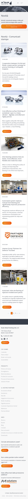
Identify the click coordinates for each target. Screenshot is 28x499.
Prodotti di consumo (7, 376)
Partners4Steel (5, 411)
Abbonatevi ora (7, 465)
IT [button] (17, 3)
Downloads (4, 435)
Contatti (5, 342)
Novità (3, 422)
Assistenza (4, 393)
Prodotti (4, 366)
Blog (2, 425)
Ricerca (3, 420)
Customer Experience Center (9, 406)
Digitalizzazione (5, 403)
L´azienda (3, 352)
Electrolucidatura (6, 374)
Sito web (5, 486)
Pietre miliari (4, 355)
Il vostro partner (7, 388)
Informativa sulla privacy (20, 496)
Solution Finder (5, 381)
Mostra (5, 450)
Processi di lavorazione (7, 379)
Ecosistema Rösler (6, 390)
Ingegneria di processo (7, 398)
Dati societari (9, 496)
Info (2, 417)
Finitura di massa (6, 369)
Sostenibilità (4, 360)
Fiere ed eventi (5, 430)
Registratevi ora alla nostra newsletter (14, 26)
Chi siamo (4, 349)
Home (3, 496)
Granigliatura (5, 371)
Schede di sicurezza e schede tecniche (12, 433)
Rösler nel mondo (6, 357)
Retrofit (3, 396)
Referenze (4, 408)
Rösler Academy (5, 401)
